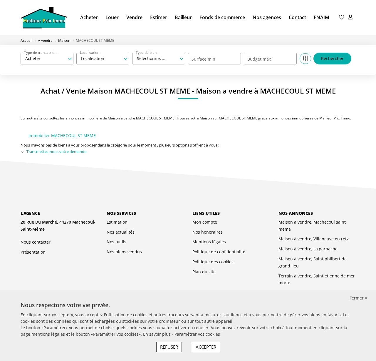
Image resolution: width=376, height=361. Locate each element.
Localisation (89, 52)
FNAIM (321, 17)
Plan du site (204, 272)
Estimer (158, 17)
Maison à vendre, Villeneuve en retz (313, 239)
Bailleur (183, 17)
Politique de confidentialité (218, 251)
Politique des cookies (213, 261)
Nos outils (116, 241)
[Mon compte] (350, 17)
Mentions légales (209, 241)
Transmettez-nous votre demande (56, 151)
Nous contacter (36, 242)
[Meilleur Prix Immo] (44, 17)
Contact (297, 17)
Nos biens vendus (124, 251)
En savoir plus (157, 334)
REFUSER (169, 347)
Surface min (203, 59)
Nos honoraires (207, 232)
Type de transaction (40, 52)
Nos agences (267, 17)
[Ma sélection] (341, 17)
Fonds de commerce (222, 17)
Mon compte (204, 222)
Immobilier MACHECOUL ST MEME (62, 135)
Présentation (33, 252)
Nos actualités (121, 232)
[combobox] (47, 58)
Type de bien (146, 52)
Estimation (117, 222)
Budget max (259, 59)
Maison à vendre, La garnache (308, 249)
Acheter (89, 17)
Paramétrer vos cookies (197, 334)
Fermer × (358, 298)
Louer (112, 17)
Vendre (134, 17)
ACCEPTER (206, 347)
